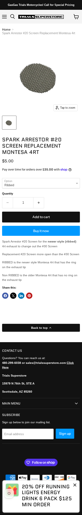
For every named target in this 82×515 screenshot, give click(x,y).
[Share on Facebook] (5, 296)
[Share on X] (13, 296)
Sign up (65, 434)
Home (6, 29)
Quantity (7, 193)
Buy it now (41, 231)
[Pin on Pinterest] (29, 296)
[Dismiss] (74, 485)
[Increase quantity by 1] (38, 202)
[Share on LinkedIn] (21, 296)
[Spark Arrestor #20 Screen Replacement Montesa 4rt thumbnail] (9, 122)
